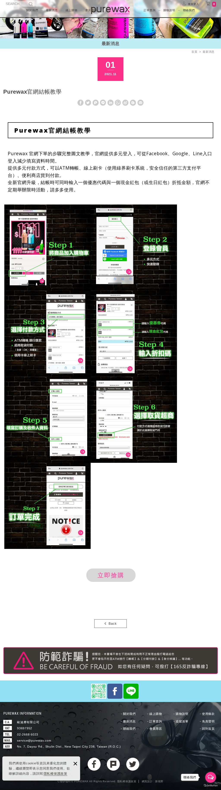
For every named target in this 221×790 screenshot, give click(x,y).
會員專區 (155, 728)
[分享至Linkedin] (110, 102)
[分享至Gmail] (140, 102)
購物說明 (169, 10)
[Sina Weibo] (125, 102)
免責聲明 (208, 721)
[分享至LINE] (103, 102)
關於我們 (32, 10)
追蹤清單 (182, 721)
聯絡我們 (189, 10)
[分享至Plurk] (95, 102)
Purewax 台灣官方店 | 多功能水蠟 (110, 10)
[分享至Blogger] (133, 102)
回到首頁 (208, 728)
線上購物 (71, 10)
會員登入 (193, 4)
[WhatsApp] (118, 102)
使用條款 (208, 714)
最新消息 (52, 10)
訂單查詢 (150, 10)
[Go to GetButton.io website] (211, 785)
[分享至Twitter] (88, 102)
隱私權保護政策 (55, 773)
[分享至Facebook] (80, 102)
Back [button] (113, 623)
